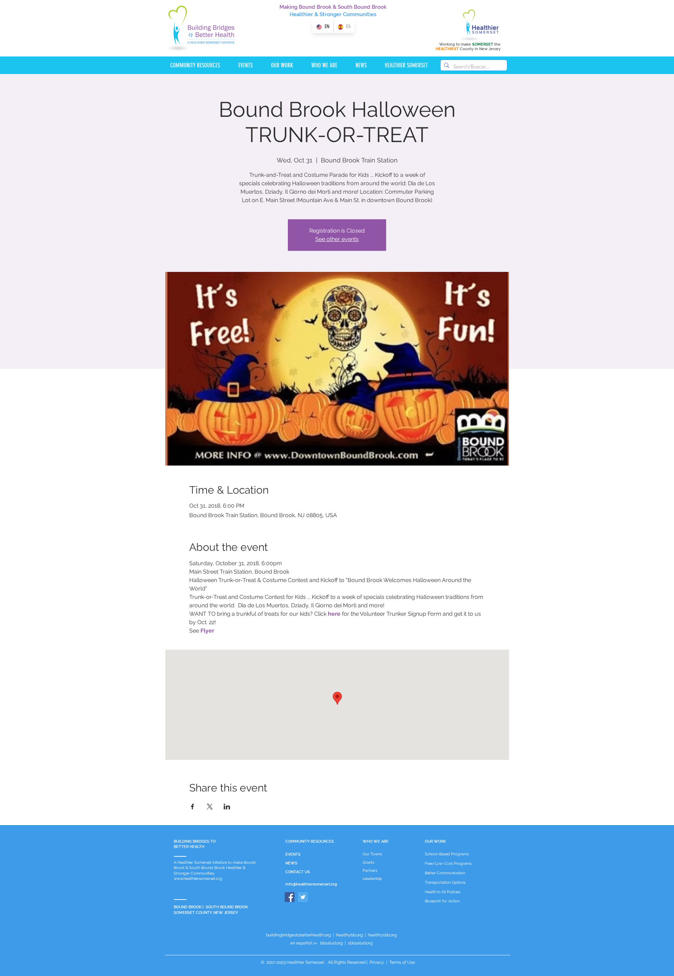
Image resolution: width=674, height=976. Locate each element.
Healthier (301, 14)
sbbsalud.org (360, 943)
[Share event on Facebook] (192, 806)
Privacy (377, 962)
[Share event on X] (209, 806)
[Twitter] (303, 897)
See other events (337, 239)
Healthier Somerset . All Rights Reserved (325, 962)
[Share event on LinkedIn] (227, 806)
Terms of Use (401, 962)
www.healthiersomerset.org (198, 878)
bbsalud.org (331, 943)
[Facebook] (290, 897)
